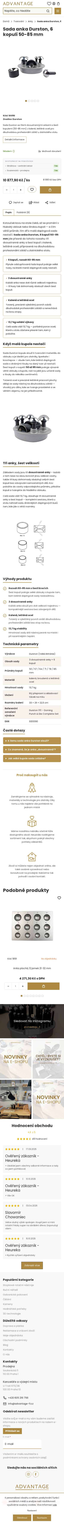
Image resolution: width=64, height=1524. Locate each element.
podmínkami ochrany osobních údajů (25, 1457)
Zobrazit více (32, 1265)
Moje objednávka (13, 1335)
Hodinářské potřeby (14, 1309)
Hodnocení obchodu (32, 1125)
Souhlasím (42, 1518)
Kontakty (8, 1349)
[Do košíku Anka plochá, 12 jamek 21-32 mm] (44, 986)
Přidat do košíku (50, 190)
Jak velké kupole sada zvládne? (27, 758)
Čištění (7, 1299)
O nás (6, 1354)
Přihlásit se (12, 1431)
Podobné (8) (23, 212)
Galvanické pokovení (15, 1294)
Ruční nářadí (10, 1290)
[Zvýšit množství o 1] (20, 189)
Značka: (12, 119)
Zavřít (45, 207)
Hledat (48, 11)
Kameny (8, 1304)
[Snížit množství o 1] (6, 189)
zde (55, 1504)
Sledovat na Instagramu (32, 1021)
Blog (5, 1345)
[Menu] (57, 11)
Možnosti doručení (51, 151)
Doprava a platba (13, 1326)
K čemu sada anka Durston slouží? (28, 740)
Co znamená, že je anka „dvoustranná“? (32, 749)
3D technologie (12, 1313)
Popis (9, 212)
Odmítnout (22, 1518)
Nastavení (32, 1510)
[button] (22, 986)
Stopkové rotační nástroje (18, 1285)
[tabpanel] (32, 67)
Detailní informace (14, 139)
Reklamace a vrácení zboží (19, 1330)
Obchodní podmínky (15, 1340)
